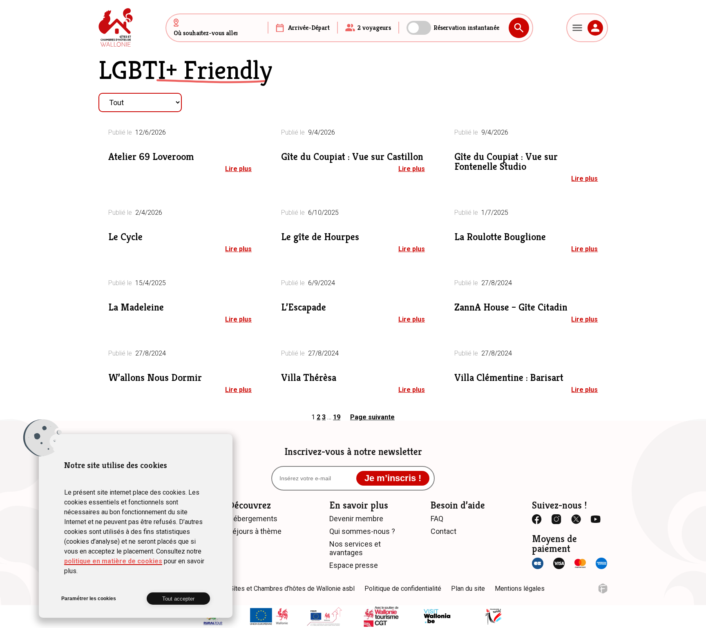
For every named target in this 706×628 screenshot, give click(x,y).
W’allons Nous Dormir (155, 378)
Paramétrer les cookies (88, 598)
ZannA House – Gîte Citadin (510, 307)
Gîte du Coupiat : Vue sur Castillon (352, 157)
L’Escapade (303, 307)
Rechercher (519, 28)
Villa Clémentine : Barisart (508, 378)
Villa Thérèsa (308, 378)
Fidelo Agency (603, 588)
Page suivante (372, 417)
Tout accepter (178, 599)
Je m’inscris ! (392, 478)
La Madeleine (136, 307)
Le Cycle (125, 237)
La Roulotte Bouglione (500, 237)
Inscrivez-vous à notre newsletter (353, 452)
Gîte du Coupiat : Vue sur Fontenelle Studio (506, 161)
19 (336, 417)
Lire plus (238, 169)
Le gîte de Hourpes (320, 237)
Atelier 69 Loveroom (151, 157)
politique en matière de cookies (113, 561)
